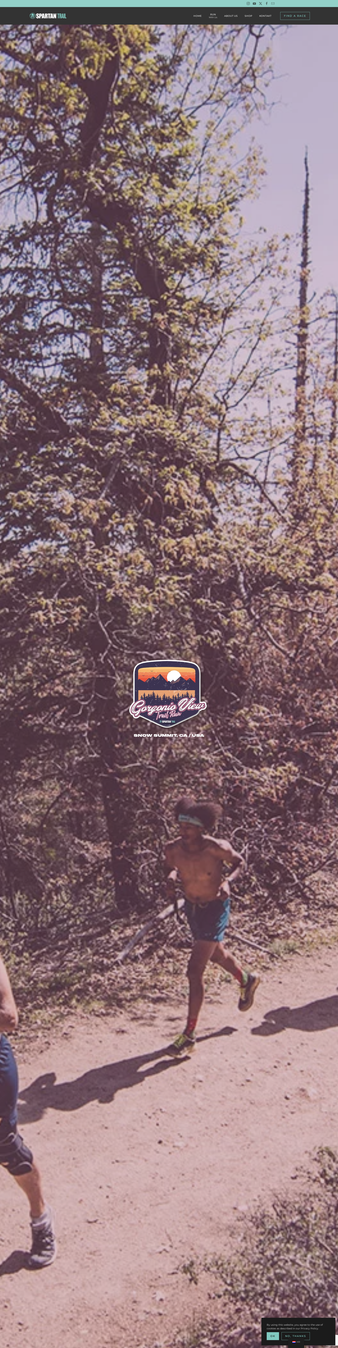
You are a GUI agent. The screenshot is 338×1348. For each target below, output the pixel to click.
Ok (272, 1336)
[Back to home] (48, 16)
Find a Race (295, 15)
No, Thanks (295, 1336)
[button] (213, 16)
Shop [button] (248, 15)
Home (197, 15)
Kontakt (265, 15)
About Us (231, 15)
